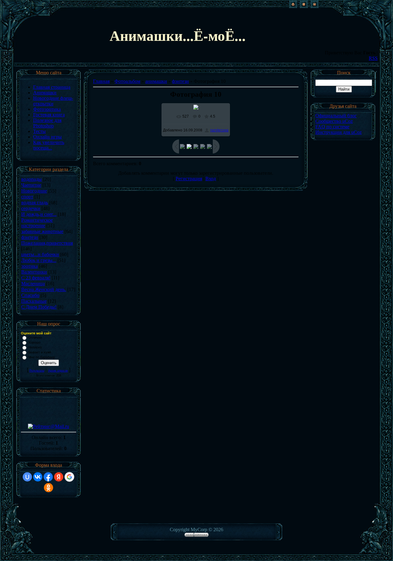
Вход (210, 178)
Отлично (35, 337)
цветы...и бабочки (40, 254)
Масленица (33, 283)
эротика (29, 266)
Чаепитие (31, 185)
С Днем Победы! (38, 307)
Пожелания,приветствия (47, 243)
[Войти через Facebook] (48, 476)
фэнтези (29, 237)
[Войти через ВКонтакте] (37, 476)
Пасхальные (34, 301)
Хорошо (34, 342)
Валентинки (34, 272)
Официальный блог (336, 115)
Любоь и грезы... (38, 260)
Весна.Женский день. (43, 289)
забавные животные (42, 231)
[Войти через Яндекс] (58, 476)
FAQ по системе (332, 126)
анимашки (156, 81)
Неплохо (35, 347)
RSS (373, 58)
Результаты (36, 370)
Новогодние (34, 190)
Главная (101, 81)
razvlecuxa (219, 130)
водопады (31, 179)
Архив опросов (58, 370)
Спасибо (30, 295)
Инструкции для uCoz (338, 132)
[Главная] (293, 6)
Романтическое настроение (37, 222)
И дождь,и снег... (38, 214)
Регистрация (189, 178)
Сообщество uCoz (334, 121)
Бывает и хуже (39, 352)
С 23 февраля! (35, 277)
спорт (27, 196)
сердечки (30, 208)
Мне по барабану (41, 357)
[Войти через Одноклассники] (48, 487)
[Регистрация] (304, 6)
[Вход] (314, 6)
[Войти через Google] (69, 477)
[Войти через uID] (27, 476)
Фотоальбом (127, 81)
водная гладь (34, 202)
